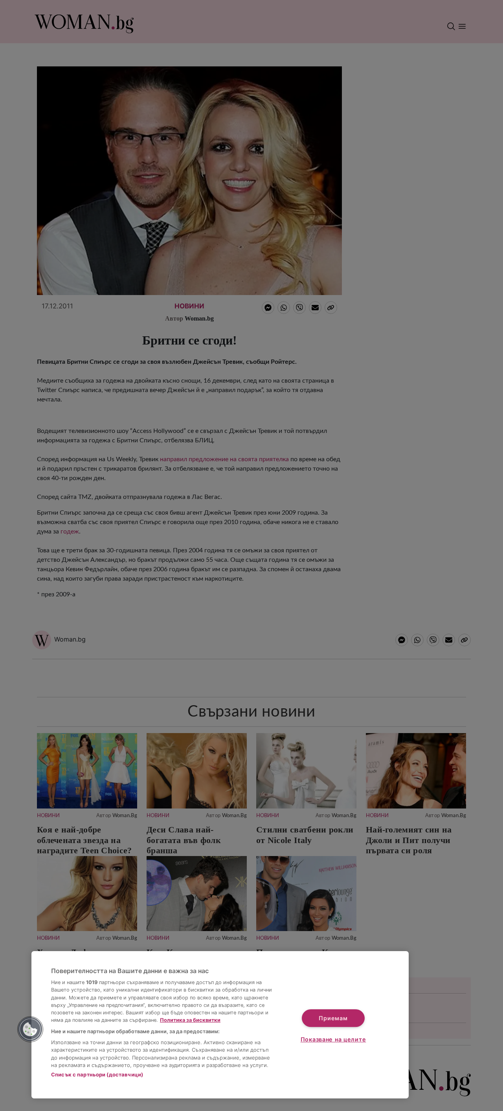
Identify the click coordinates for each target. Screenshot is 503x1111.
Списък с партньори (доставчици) (97, 1074)
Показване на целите (333, 1039)
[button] (30, 1029)
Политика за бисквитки (190, 1020)
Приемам (333, 1018)
